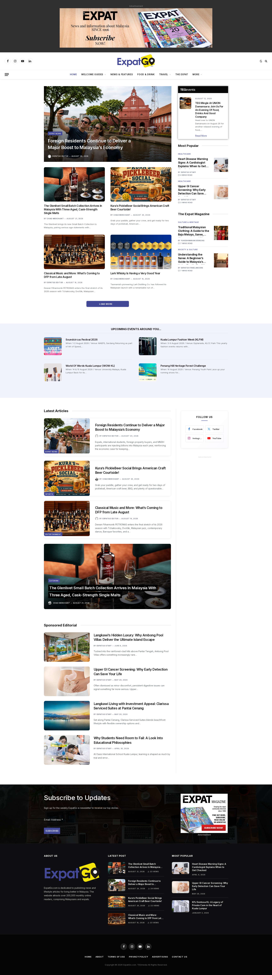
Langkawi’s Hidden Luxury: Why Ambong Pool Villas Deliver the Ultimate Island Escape (128, 637)
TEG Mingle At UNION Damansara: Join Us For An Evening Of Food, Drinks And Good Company (209, 109)
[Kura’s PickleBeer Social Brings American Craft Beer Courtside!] (140, 184)
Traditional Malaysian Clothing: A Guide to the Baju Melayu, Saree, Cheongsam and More (193, 231)
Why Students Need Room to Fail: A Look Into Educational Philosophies (128, 740)
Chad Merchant (55, 219)
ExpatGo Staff (188, 172)
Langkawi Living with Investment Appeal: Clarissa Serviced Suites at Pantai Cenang (131, 706)
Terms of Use (116, 956)
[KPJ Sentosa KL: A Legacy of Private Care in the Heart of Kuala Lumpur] (180, 906)
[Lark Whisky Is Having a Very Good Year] (140, 252)
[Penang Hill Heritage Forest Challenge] (148, 372)
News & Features (121, 74)
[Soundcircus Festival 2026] (53, 346)
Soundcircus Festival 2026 (81, 339)
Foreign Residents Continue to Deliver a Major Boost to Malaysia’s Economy (89, 144)
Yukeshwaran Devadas (192, 240)
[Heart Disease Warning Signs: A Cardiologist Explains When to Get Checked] (221, 165)
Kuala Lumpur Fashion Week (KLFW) (182, 339)
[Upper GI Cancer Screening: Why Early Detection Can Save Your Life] (221, 192)
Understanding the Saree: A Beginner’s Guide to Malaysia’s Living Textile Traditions (194, 258)
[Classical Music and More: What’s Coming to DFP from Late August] (74, 252)
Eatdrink (54, 581)
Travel (163, 74)
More (196, 74)
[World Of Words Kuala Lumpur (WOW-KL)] (53, 372)
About (100, 956)
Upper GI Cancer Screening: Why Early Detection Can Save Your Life (192, 190)
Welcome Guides (92, 74)
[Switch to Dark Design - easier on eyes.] (261, 61)
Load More (106, 304)
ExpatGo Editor (60, 156)
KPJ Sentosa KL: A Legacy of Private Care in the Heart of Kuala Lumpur (207, 905)
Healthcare (184, 154)
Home (73, 74)
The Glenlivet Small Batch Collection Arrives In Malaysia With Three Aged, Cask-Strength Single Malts (73, 209)
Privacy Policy (138, 956)
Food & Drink (146, 74)
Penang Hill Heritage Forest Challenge (183, 365)
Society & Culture (188, 249)
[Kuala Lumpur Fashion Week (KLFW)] (148, 346)
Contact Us (179, 956)
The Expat (181, 74)
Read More (201, 135)
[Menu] (7, 74)
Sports (49, 494)
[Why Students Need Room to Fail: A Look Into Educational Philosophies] (67, 750)
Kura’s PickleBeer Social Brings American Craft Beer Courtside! (139, 207)
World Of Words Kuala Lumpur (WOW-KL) (90, 365)
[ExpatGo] (136, 61)
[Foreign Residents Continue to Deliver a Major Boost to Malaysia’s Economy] (107, 124)
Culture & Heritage (188, 222)
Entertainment (53, 534)
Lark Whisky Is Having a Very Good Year (135, 273)
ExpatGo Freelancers (192, 268)
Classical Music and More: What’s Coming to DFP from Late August (72, 275)
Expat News (55, 133)
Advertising (160, 956)
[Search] (265, 61)
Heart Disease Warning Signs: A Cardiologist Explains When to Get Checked (193, 162)
